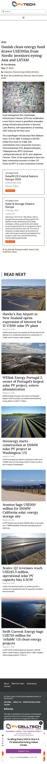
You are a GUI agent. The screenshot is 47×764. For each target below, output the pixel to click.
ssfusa (14, 252)
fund (36, 249)
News (3, 42)
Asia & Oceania (37, 75)
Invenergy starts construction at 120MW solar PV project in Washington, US (20, 447)
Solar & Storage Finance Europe (20, 205)
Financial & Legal (19, 72)
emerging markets (21, 249)
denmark (11, 249)
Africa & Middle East (16, 75)
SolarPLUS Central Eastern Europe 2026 (21, 178)
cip (6, 249)
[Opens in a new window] (8, 708)
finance (31, 249)
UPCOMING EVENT (12, 173)
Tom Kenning (9, 65)
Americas (27, 75)
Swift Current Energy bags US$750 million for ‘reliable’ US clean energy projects (23, 637)
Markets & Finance (32, 72)
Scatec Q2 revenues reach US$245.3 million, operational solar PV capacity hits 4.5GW (22, 574)
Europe (3, 78)
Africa (6, 75)
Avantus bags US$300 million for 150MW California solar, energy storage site (20, 510)
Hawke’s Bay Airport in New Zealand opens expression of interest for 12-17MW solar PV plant (22, 320)
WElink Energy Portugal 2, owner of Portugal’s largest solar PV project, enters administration (23, 383)
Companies (8, 72)
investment (7, 252)
